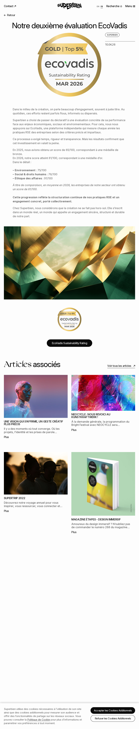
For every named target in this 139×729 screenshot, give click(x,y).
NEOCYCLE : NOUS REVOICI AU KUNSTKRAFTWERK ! (90, 416)
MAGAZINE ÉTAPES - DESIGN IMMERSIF (96, 519)
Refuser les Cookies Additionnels (113, 718)
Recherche (113, 6)
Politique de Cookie (38, 719)
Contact (9, 6)
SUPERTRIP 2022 (14, 498)
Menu (128, 6)
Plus (6, 437)
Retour (11, 15)
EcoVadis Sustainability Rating (69, 343)
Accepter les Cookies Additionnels (113, 710)
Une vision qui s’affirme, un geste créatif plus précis (33, 423)
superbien (112, 35)
